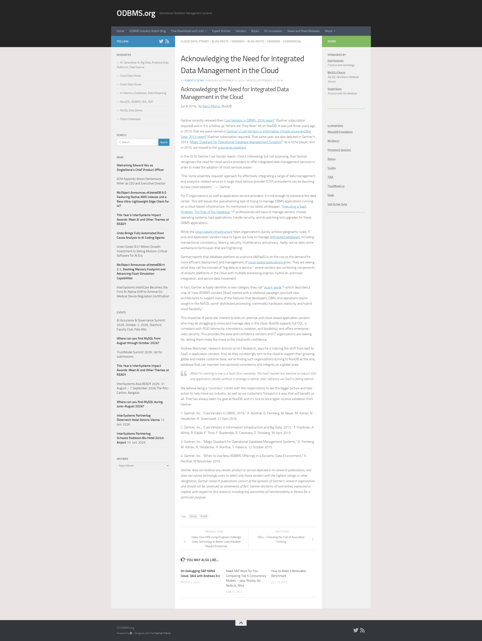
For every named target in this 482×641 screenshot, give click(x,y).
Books (255, 31)
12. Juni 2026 (141, 420)
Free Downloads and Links (187, 31)
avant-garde (273, 287)
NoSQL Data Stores (131, 110)
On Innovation (273, 31)
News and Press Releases (304, 31)
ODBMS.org (136, 13)
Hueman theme (162, 633)
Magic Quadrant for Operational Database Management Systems (235, 142)
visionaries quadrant (232, 147)
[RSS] (167, 41)
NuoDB (204, 516)
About (329, 31)
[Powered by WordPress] (131, 633)
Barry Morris (211, 106)
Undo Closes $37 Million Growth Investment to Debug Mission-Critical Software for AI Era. (142, 251)
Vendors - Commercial (284, 41)
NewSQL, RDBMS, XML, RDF (136, 101)
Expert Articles (221, 31)
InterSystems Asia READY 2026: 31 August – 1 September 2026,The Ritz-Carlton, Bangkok (143, 388)
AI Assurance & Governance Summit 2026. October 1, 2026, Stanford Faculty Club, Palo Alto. (141, 324)
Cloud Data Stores (130, 75)
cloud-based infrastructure (213, 232)
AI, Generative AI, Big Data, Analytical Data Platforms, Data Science (143, 65)
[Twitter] (161, 41)
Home (120, 31)
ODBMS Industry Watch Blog (147, 31)
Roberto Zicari (194, 80)
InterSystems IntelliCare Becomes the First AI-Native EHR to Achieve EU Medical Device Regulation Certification (143, 291)
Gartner (193, 516)
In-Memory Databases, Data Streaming (143, 93)
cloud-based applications (265, 262)
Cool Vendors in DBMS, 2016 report (249, 120)
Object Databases (130, 119)
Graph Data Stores (130, 84)
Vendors (241, 31)
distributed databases (285, 237)
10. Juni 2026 (140, 438)
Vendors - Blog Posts (247, 41)
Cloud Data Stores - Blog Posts (205, 41)
